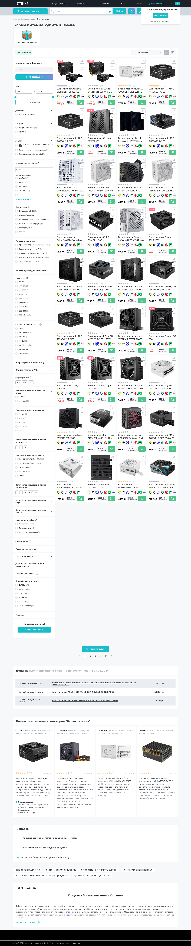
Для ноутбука (25, 228)
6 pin (21, 476)
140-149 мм (24, 589)
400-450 (23, 286)
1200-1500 (24, 311)
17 (106, 656)
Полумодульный (27, 528)
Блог (123, 4)
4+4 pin (23, 427)
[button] (34, 77)
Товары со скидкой (28, 128)
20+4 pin (24, 401)
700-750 (23, 299)
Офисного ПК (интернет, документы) (35, 245)
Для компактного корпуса (31, 224)
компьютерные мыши (29, 875)
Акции (139, 4)
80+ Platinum (25, 345)
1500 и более (25, 315)
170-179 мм (24, 602)
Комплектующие (28, 19)
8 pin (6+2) (24, 472)
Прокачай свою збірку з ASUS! (32, 154)
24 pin (22, 397)
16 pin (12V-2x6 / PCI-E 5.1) (30, 463)
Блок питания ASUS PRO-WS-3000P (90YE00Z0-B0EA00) (83, 692)
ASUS (22, 182)
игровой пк (67, 915)
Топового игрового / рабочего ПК (34, 257)
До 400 (23, 282)
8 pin (22, 422)
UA (171, 4)
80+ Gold (23, 341)
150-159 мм (24, 593)
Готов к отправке (27, 115)
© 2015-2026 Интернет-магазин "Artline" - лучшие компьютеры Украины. (47, 943)
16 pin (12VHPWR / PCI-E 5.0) (31, 459)
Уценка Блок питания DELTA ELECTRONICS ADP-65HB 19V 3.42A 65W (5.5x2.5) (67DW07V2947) (94, 683)
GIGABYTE (24, 191)
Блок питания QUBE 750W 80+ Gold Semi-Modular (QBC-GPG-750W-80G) (73, 733)
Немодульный (26, 524)
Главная (16, 19)
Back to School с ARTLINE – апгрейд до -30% (36, 145)
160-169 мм (24, 597)
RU (177, 4)
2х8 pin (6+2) (25, 467)
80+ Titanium (25, 349)
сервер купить (58, 875)
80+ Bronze (25, 333)
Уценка (23, 132)
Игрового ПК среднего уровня (33, 253)
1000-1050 (24, 307)
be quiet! (23, 186)
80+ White (24, 354)
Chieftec (23, 178)
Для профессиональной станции (34, 219)
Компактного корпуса (29, 262)
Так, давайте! (160, 15)
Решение (105, 4)
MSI (21, 195)
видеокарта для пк (27, 869)
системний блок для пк (60, 869)
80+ (21, 329)
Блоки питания (43, 19)
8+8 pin (23, 414)
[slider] (15, 97)
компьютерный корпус (138, 869)
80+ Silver (23, 337)
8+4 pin (22, 418)
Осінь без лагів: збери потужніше (33, 150)
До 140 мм (24, 585)
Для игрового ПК (28, 211)
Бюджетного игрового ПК (31, 249)
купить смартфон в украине (92, 875)
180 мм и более (26, 606)
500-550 (23, 290)
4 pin (22, 431)
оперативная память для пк (99, 869)
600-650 (23, 294)
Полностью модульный (30, 532)
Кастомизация (83, 4)
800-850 (23, 303)
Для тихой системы (28, 215)
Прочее (23, 232)
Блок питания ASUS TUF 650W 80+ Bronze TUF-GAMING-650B (85, 700)
